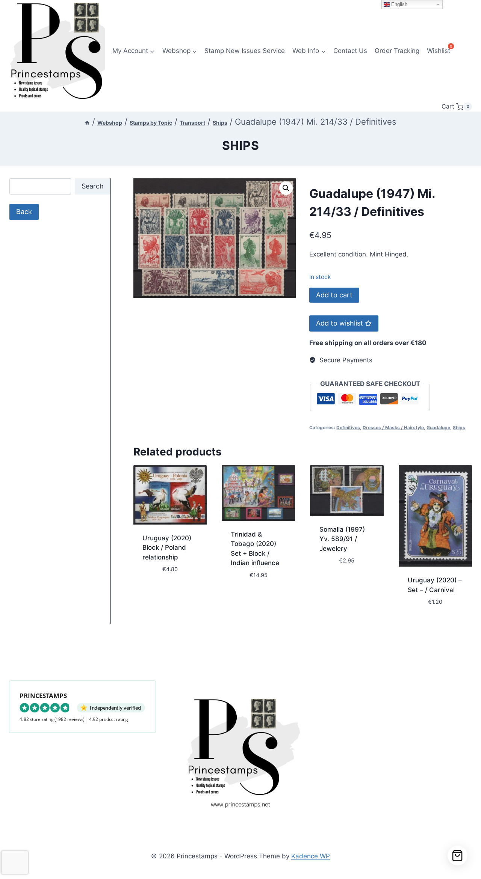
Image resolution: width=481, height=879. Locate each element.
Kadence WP (310, 856)
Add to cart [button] (161, 592)
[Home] (87, 122)
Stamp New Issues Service (244, 50)
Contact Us (350, 50)
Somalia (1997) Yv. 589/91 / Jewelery (342, 539)
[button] (286, 188)
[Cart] (457, 855)
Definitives (348, 427)
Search (93, 186)
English (398, 4)
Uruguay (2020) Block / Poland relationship (166, 547)
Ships (240, 145)
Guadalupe (438, 427)
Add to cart (334, 295)
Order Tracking (397, 50)
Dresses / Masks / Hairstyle (393, 427)
